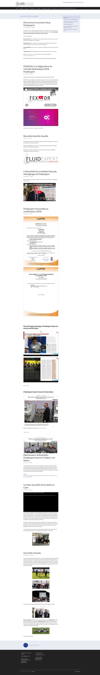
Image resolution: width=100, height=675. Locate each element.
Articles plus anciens (32, 645)
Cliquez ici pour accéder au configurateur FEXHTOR (33, 128)
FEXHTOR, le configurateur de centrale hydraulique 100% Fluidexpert (37, 69)
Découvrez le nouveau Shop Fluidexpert (71, 19)
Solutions (26, 8)
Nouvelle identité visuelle (35, 136)
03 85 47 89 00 (80, 2)
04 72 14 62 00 (38, 659)
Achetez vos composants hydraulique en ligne (67, 8)
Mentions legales (77, 671)
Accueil (17, 8)
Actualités (21, 8)
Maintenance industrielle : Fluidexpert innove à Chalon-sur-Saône (39, 458)
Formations (39, 8)
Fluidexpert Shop (32, 54)
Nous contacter (54, 8)
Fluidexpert (33, 671)
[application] (40, 502)
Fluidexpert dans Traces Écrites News (38, 392)
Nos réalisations (32, 8)
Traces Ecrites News (42, 428)
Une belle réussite (32, 553)
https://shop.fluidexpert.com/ (29, 55)
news (34, 27)
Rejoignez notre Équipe (46, 8)
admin (36, 16)
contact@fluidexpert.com (70, 2)
